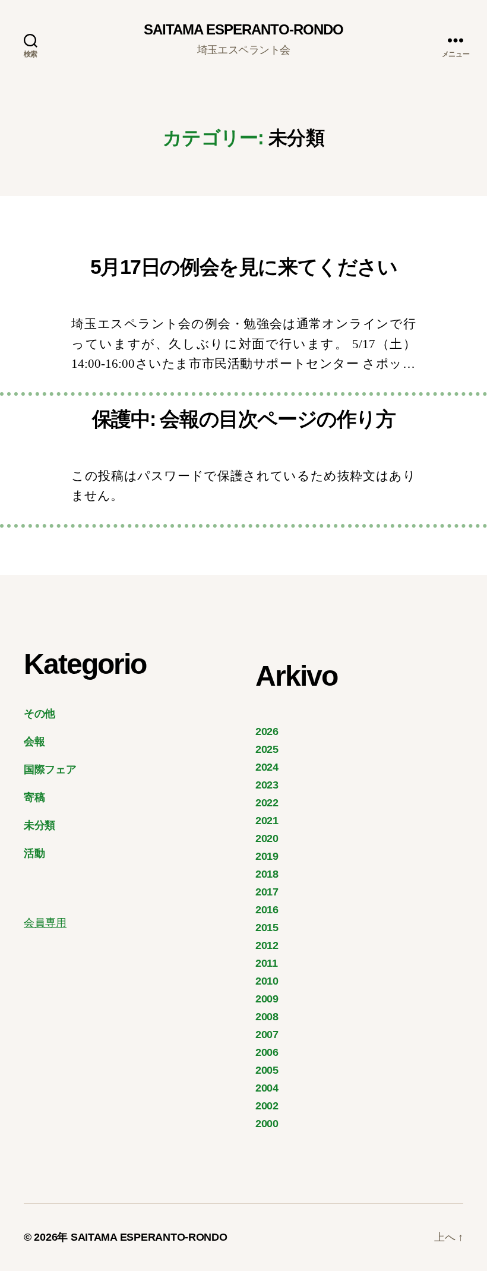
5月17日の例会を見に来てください (243, 267)
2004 (267, 1088)
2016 (267, 910)
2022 (267, 803)
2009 (267, 999)
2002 (267, 1106)
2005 (267, 1070)
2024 (267, 767)
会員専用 (45, 923)
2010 (267, 981)
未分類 (39, 825)
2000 (267, 1124)
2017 (267, 892)
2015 (267, 927)
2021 (267, 821)
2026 (267, 731)
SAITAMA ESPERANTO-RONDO (243, 30)
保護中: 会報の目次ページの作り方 (244, 419)
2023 (267, 785)
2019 (267, 856)
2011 (266, 963)
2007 (267, 1034)
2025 (267, 749)
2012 (267, 945)
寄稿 (34, 797)
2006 (267, 1052)
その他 (39, 714)
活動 (34, 853)
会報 (34, 742)
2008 (267, 1017)
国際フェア (50, 769)
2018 (267, 874)
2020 (267, 838)
